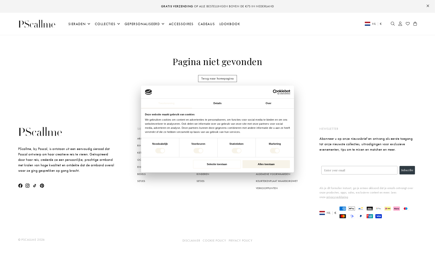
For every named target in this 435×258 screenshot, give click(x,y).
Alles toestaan (266, 164)
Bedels (141, 174)
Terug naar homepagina (217, 78)
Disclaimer (191, 240)
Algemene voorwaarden (273, 174)
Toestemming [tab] (166, 103)
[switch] (198, 150)
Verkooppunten (267, 188)
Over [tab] (268, 103)
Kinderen (203, 174)
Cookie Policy (214, 240)
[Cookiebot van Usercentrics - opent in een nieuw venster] (275, 92)
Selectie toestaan (217, 164)
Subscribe (407, 170)
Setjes (141, 181)
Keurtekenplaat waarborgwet (277, 181)
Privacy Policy (241, 240)
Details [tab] (217, 103)
